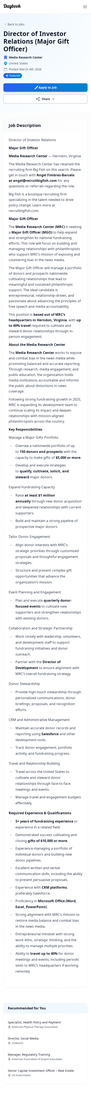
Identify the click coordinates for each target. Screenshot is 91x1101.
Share (46, 99)
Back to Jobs (16, 24)
